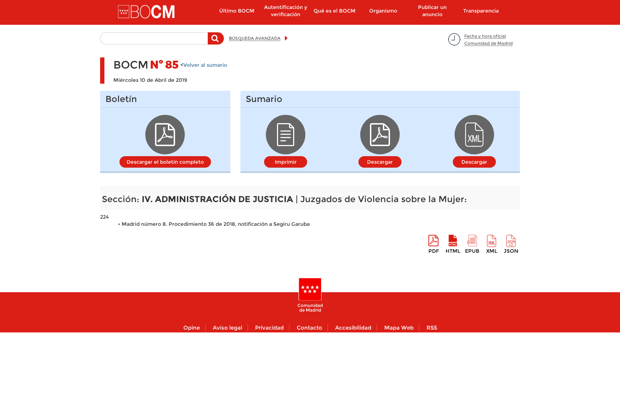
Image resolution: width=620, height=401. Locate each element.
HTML (453, 251)
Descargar (380, 162)
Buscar (216, 42)
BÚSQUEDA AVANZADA (255, 38)
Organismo (383, 11)
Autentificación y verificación (285, 11)
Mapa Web (399, 327)
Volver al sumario (205, 65)
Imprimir (286, 162)
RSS (432, 327)
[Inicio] (147, 12)
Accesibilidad (353, 327)
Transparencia (481, 11)
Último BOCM (236, 11)
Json (511, 251)
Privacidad (269, 327)
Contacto (309, 327)
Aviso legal (227, 327)
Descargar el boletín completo (165, 162)
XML (491, 251)
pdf (433, 251)
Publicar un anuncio (432, 11)
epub (472, 251)
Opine (191, 327)
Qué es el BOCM (335, 11)
